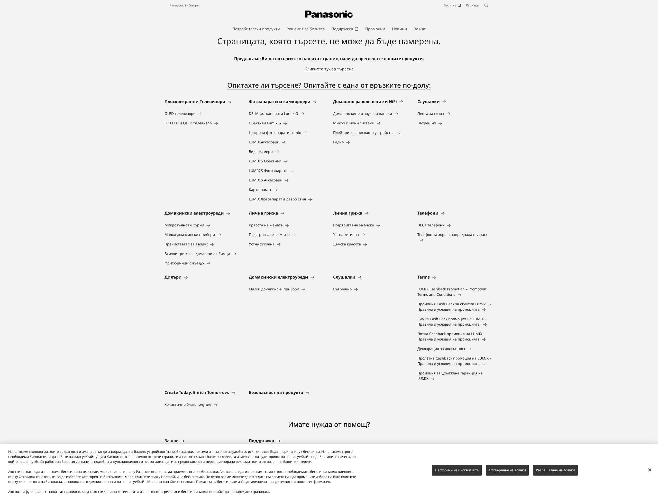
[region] (329, 470)
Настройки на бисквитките (457, 470)
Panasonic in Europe (184, 5)
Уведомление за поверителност (266, 481)
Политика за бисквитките (216, 481)
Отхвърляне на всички (507, 470)
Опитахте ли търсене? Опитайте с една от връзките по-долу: (329, 85)
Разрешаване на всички (555, 470)
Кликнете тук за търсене (329, 69)
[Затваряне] (649, 470)
